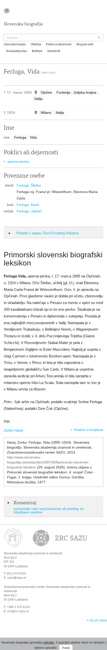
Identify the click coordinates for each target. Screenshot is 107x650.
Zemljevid (53, 51)
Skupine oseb (84, 44)
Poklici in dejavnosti (58, 44)
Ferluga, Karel (28, 205)
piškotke (48, 642)
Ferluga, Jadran (29, 211)
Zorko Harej (13, 430)
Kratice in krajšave (88, 430)
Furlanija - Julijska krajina (76, 92)
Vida (33, 137)
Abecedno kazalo (15, 44)
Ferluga (20, 137)
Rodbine (37, 51)
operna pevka (18, 161)
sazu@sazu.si (16, 577)
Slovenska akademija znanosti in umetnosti (33, 553)
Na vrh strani (98, 620)
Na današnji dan (16, 51)
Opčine (46, 92)
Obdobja (36, 44)
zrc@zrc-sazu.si (18, 611)
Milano (46, 113)
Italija (38, 99)
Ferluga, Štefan (29, 185)
